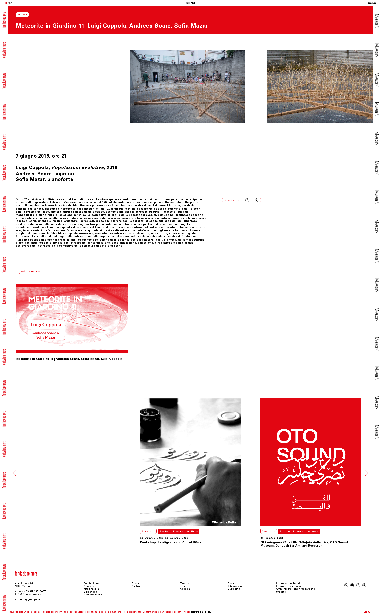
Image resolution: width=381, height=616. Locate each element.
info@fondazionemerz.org (32, 594)
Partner (137, 586)
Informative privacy (289, 586)
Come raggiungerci (27, 599)
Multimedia (91, 588)
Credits (281, 591)
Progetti (89, 586)
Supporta (234, 588)
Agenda (185, 588)
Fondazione (91, 583)
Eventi (26, 531)
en (11, 3)
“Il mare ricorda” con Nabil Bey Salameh (170, 542)
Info (182, 586)
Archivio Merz (93, 594)
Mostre (184, 583)
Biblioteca (90, 591)
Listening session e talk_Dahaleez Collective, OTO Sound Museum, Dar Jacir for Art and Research (304, 543)
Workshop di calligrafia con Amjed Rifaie (50, 542)
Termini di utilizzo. (201, 612)
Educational (235, 586)
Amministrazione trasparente (295, 588)
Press (135, 583)
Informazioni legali (288, 583)
